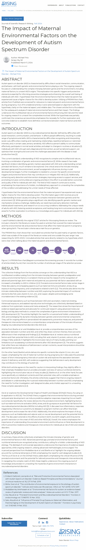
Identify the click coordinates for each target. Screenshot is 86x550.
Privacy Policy (54, 546)
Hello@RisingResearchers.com (43, 531)
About (61, 5)
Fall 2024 (11, 10)
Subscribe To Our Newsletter (14, 523)
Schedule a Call (43, 535)
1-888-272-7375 (48, 526)
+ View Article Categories (12, 19)
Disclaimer (63, 546)
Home (4, 10)
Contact (81, 5)
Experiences (52, 5)
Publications (70, 5)
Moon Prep (74, 540)
